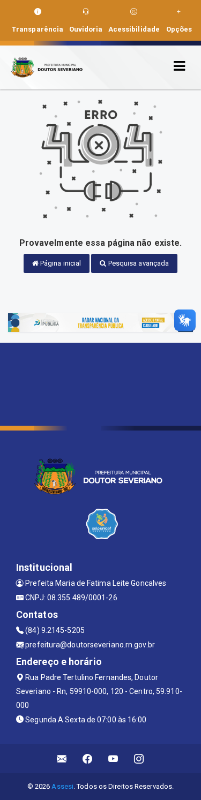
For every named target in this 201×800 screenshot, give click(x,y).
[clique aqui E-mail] (62, 758)
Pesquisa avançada (138, 263)
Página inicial (60, 263)
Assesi (62, 786)
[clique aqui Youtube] (113, 758)
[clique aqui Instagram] (139, 758)
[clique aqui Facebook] (87, 758)
